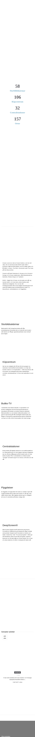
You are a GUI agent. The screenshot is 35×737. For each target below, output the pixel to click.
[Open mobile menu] (1, 2)
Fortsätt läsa (17, 682)
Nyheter (17, 672)
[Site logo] (17, 2)
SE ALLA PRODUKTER (17, 230)
